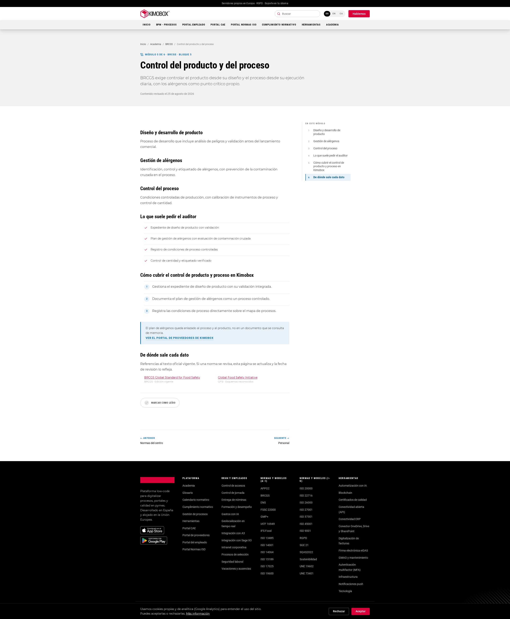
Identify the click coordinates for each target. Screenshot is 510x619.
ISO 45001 (306, 523)
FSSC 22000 (268, 509)
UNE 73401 (307, 573)
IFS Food (266, 530)
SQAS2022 (306, 552)
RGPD (303, 538)
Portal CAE (218, 24)
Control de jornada (233, 492)
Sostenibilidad (308, 559)
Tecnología (345, 591)
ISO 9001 (305, 530)
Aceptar (361, 611)
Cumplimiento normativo (197, 506)
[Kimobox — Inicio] (155, 13)
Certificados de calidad (353, 499)
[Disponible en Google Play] (153, 541)
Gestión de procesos (195, 514)
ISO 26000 (306, 502)
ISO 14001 (267, 545)
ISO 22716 (306, 495)
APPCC (265, 488)
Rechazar (339, 611)
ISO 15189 (267, 559)
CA (341, 13)
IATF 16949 (268, 523)
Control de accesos (233, 485)
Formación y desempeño (237, 506)
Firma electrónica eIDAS (353, 550)
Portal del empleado (194, 542)
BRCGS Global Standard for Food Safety (172, 377)
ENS (263, 502)
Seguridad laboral (232, 561)
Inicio (147, 24)
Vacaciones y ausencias (236, 568)
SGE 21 (304, 545)
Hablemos (359, 13)
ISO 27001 (306, 509)
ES (327, 13)
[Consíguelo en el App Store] (152, 530)
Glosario (187, 492)
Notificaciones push (351, 584)
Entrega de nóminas (234, 499)
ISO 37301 (306, 516)
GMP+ (264, 516)
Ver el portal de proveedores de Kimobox (180, 337)
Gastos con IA (230, 514)
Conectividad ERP (350, 519)
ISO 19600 (267, 573)
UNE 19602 (307, 566)
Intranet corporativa (234, 547)
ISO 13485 (267, 538)
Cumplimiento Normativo (279, 24)
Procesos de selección (235, 554)
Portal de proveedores (196, 535)
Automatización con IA (353, 485)
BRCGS (169, 44)
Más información (198, 613)
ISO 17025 (267, 566)
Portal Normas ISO (243, 24)
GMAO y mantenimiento (353, 557)
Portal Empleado (193, 24)
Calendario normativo (195, 499)
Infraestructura (348, 576)
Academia (332, 24)
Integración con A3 (233, 533)
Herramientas (311, 24)
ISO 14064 (267, 552)
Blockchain (345, 492)
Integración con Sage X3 (237, 540)
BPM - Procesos (166, 24)
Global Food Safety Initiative (237, 377)
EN (334, 13)
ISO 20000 (306, 488)
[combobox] (297, 13)
